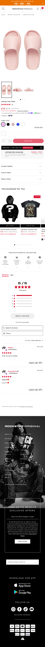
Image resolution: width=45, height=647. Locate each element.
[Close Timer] (42, 3)
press (7, 466)
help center (26, 434)
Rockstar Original (22, 614)
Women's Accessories (14, 14)
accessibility (10, 470)
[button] (41, 9)
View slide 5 (22, 244)
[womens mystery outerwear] (10, 209)
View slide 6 (24, 244)
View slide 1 (20, 99)
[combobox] (34, 341)
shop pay (24, 467)
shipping (24, 454)
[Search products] (38, 9)
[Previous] (3, 49)
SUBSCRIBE (22, 541)
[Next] (41, 49)
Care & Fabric (6, 172)
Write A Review (22, 316)
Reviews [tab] (5, 275)
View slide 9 (30, 244)
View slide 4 (20, 244)
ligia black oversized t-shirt (29, 229)
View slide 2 (22, 99)
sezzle (23, 476)
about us (9, 434)
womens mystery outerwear (8, 229)
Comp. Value (14, 108)
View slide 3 (24, 99)
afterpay (24, 472)
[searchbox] (24, 328)
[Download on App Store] (22, 585)
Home (3, 14)
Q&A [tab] (11, 275)
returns (24, 458)
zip (22, 480)
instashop (25, 450)
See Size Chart (38, 127)
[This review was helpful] (36, 363)
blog (23, 463)
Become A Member (22, 110)
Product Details (6, 166)
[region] (22, 296)
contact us (25, 438)
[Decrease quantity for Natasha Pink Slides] (3, 141)
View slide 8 (28, 244)
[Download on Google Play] (22, 592)
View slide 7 (26, 244)
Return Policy (6, 179)
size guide (9, 443)
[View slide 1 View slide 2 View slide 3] (22, 90)
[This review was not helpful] (40, 363)
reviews (8, 438)
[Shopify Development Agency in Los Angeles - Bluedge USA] (22, 638)
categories (9, 447)
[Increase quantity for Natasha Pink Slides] (10, 141)
